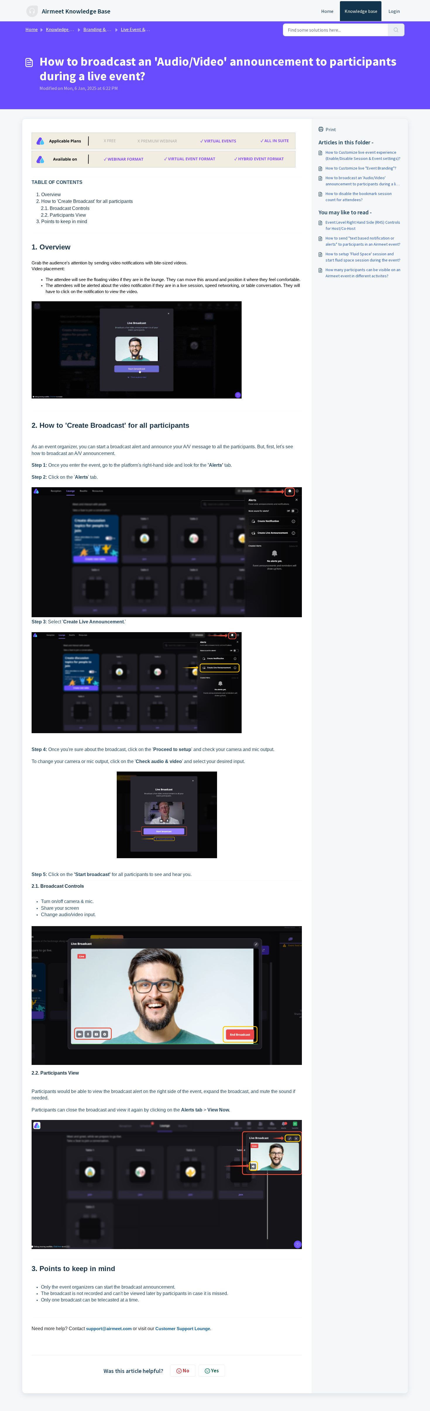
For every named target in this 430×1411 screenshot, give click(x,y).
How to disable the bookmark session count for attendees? (359, 196)
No (186, 1370)
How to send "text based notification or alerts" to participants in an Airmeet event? (363, 241)
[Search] (396, 29)
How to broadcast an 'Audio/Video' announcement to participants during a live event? (363, 181)
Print (331, 129)
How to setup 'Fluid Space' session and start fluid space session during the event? (363, 257)
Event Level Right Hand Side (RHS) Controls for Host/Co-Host (363, 225)
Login (394, 11)
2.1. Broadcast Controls (61, 208)
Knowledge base (361, 11)
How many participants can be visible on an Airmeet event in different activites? (363, 272)
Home (327, 11)
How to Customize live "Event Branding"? (361, 168)
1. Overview (46, 194)
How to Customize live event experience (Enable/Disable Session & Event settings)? (363, 155)
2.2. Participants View (59, 215)
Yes (215, 1370)
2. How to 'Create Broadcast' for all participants (82, 201)
